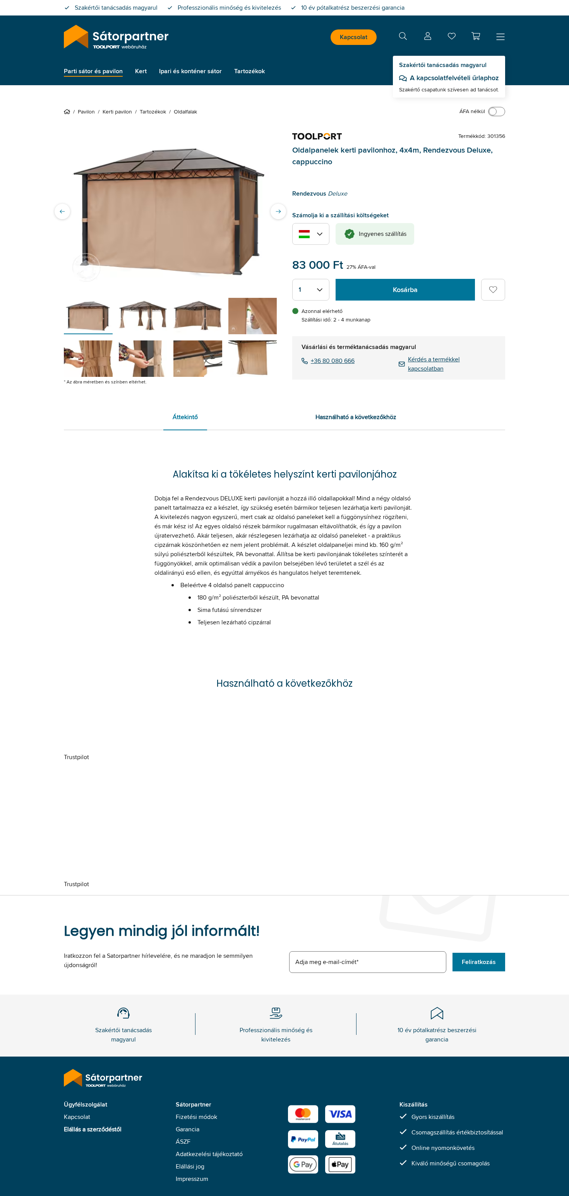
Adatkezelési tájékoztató (209, 1154)
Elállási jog (190, 1166)
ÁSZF (183, 1141)
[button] (475, 36)
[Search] (403, 37)
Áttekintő (185, 416)
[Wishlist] (452, 37)
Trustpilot (76, 757)
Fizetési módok (196, 1116)
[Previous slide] (62, 211)
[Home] (68, 111)
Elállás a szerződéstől (93, 1129)
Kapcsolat (353, 37)
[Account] (427, 37)
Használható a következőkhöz (355, 416)
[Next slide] (278, 211)
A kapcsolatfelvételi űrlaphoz (454, 78)
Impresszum (192, 1178)
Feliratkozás (479, 961)
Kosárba (405, 290)
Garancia (187, 1129)
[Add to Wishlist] (493, 290)
